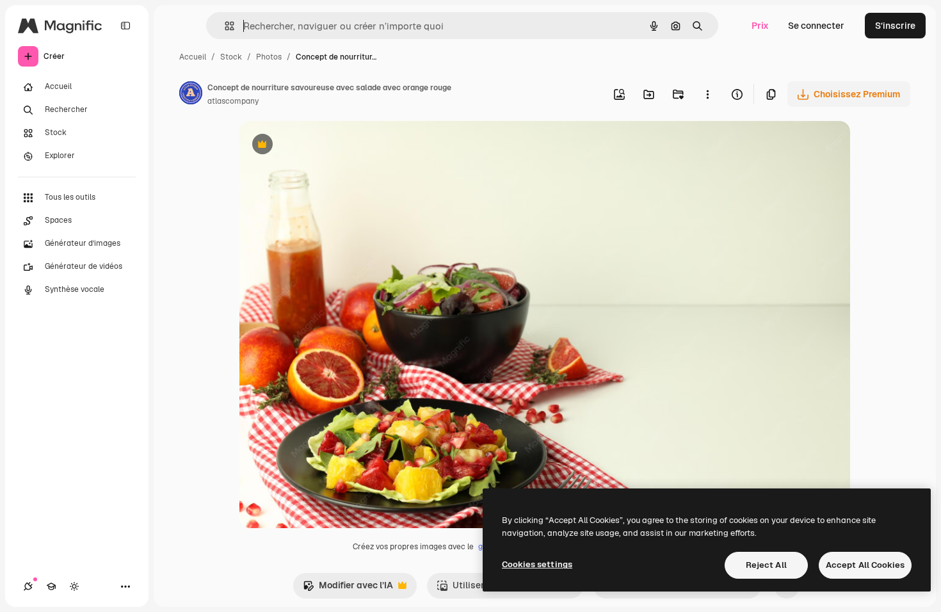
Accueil (192, 57)
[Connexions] (28, 586)
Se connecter (816, 25)
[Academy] (51, 586)
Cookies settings (537, 564)
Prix (760, 25)
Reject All (766, 565)
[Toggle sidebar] (125, 25)
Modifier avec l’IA (348, 588)
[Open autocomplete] (224, 26)
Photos (269, 57)
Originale (323, 146)
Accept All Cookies (865, 565)
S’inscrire (895, 25)
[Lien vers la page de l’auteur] (190, 94)
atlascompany (233, 101)
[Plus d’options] (707, 94)
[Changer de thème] (74, 586)
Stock (231, 57)
